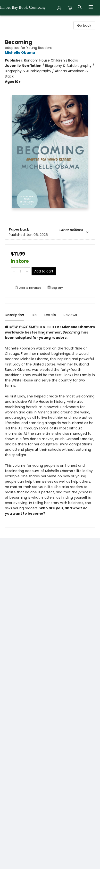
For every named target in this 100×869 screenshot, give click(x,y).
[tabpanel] (50, 426)
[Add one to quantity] (27, 271)
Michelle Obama (20, 52)
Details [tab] (50, 314)
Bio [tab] (34, 314)
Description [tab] (14, 314)
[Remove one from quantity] (14, 271)
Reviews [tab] (70, 314)
